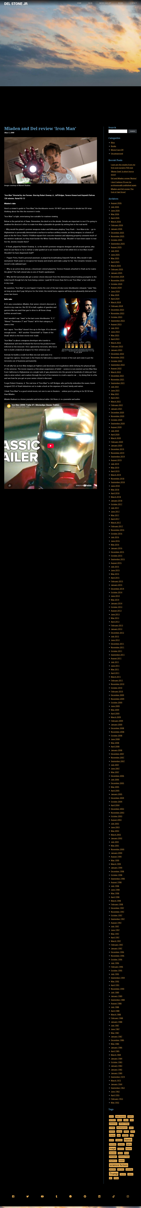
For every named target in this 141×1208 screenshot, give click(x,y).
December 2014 (117, 589)
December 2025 (117, 233)
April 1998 (115, 897)
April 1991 (115, 985)
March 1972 (116, 1080)
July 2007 (115, 765)
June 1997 (115, 930)
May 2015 (115, 574)
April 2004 (115, 805)
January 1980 (116, 1073)
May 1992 (115, 981)
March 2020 (116, 438)
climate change (124, 1124)
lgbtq (129, 1144)
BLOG (90, 3)
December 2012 (117, 633)
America (130, 1116)
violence (130, 1174)
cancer (126, 1120)
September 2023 (118, 321)
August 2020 (116, 427)
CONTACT (133, 3)
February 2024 (117, 306)
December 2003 (117, 809)
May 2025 (115, 258)
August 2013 (116, 611)
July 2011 (115, 662)
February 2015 (117, 581)
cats (132, 1120)
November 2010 (117, 684)
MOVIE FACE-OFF (105, 3)
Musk (126, 1153)
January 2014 (116, 603)
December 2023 (117, 310)
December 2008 (117, 728)
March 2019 (116, 475)
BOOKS (120, 3)
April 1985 (115, 1051)
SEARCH (132, 131)
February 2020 (117, 442)
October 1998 (116, 875)
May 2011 (115, 669)
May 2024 (115, 295)
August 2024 (116, 288)
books (119, 1120)
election (119, 1131)
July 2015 (115, 567)
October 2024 (116, 284)
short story (120, 1169)
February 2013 (117, 625)
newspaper (113, 1156)
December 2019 (117, 449)
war (111, 1178)
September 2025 (118, 244)
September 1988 (118, 1000)
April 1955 (115, 1095)
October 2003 (116, 816)
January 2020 (116, 445)
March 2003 (116, 835)
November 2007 (117, 757)
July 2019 (115, 464)
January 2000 (116, 853)
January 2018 (116, 501)
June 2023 (115, 332)
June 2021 (115, 390)
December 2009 (117, 695)
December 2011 (117, 644)
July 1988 (115, 1007)
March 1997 (116, 941)
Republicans (113, 1161)
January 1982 (116, 1070)
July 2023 (115, 328)
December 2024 (117, 277)
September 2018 (118, 482)
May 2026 (115, 214)
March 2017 (116, 523)
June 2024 (115, 291)
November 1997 (117, 912)
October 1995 (116, 970)
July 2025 (115, 251)
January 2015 (116, 585)
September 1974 (118, 1077)
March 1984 (116, 1055)
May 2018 (115, 490)
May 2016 (115, 545)
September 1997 (118, 919)
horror (128, 1139)
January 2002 (116, 838)
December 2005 (117, 783)
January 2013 (116, 629)
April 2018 (115, 493)
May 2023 (115, 335)
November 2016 (117, 530)
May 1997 (115, 934)
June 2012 (115, 640)
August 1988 (116, 1003)
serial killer (112, 1169)
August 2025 (116, 247)
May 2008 (115, 743)
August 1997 (116, 923)
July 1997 (115, 926)
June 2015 (115, 570)
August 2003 (116, 820)
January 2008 (116, 750)
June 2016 (115, 541)
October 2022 (116, 361)
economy (112, 1131)
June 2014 (115, 596)
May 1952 (115, 1103)
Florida (112, 1135)
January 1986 (116, 1047)
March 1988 (116, 1014)
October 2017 (116, 504)
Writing (116, 1178)
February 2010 (117, 691)
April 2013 (115, 622)
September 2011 (118, 655)
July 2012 (115, 636)
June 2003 (115, 827)
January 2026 (116, 229)
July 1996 (115, 963)
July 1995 (115, 974)
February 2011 (117, 680)
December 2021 (117, 376)
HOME (79, 3)
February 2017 (117, 526)
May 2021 (115, 394)
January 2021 (116, 409)
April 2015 (115, 578)
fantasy (126, 1131)
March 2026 (116, 222)
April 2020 (115, 434)
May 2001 (115, 846)
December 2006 (117, 776)
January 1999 (116, 868)
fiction (132, 1131)
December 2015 (117, 552)
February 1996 (117, 967)
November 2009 (117, 699)
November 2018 (117, 479)
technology (129, 1169)
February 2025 (117, 269)
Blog (113, 142)
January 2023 (116, 350)
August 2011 (116, 658)
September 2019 (118, 456)
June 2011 (115, 666)
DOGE (131, 1128)
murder (120, 1153)
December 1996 (117, 952)
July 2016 (115, 537)
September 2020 (118, 423)
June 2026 (115, 211)
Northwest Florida (124, 1156)
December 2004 (117, 798)
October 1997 (116, 915)
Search (112, 128)
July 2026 (115, 207)
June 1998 (115, 890)
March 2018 (116, 497)
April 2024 (115, 299)
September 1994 (118, 978)
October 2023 (116, 317)
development (122, 1128)
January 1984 (116, 1059)
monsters (120, 1149)
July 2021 (115, 387)
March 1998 (116, 901)
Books (113, 146)
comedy (112, 1128)
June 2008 (115, 739)
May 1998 (115, 893)
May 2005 (115, 787)
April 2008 (115, 746)
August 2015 (116, 563)
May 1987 (115, 1033)
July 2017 (115, 508)
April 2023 (115, 339)
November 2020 (117, 416)
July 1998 (115, 886)
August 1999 (116, 857)
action (111, 1116)
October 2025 (116, 240)
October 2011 (116, 651)
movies (113, 1153)
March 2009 (116, 717)
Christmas (113, 1124)
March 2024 (116, 302)
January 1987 (116, 1036)
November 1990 (117, 989)
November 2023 (117, 313)
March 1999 (116, 864)
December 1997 (117, 908)
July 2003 (115, 824)
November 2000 (117, 849)
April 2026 (115, 218)
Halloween (119, 1140)
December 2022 (117, 354)
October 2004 (116, 802)
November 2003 (117, 813)
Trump (114, 1173)
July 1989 (115, 992)
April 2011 (115, 673)
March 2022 (116, 372)
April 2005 (115, 791)
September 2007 (118, 761)
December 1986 (117, 1040)
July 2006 (115, 779)
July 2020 (115, 431)
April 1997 (115, 937)
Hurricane (113, 1144)
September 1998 (118, 879)
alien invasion (120, 1116)
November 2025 (117, 236)
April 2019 (115, 471)
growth (111, 1140)
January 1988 (116, 1022)
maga (112, 1148)
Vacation (122, 1174)
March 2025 (116, 266)
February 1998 (117, 904)
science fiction (118, 1165)
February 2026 (117, 225)
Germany (125, 1135)
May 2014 (115, 600)
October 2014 (116, 592)
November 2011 (117, 647)
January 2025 (116, 273)
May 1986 (115, 1044)
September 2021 (118, 383)
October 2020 (116, 420)
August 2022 (116, 368)
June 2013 (115, 614)
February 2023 (117, 346)
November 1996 (117, 956)
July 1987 (115, 1025)
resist (121, 1160)
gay (119, 1135)
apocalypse (112, 1120)
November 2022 (117, 357)
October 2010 (116, 688)
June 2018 (115, 486)
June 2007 (115, 768)
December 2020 (117, 412)
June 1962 (115, 1091)
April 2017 (115, 519)
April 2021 (115, 398)
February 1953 (117, 1099)
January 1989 (116, 996)
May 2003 (115, 831)
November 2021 (117, 379)
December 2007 (117, 754)
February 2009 (117, 721)
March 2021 (116, 401)
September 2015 (118, 559)
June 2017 (115, 511)
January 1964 (116, 1084)
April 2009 (115, 713)
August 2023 (116, 324)
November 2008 (117, 732)
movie (128, 1149)
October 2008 (116, 736)
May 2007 (115, 772)
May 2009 (115, 710)
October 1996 (116, 959)
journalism (121, 1144)
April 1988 (115, 1011)
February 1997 (117, 945)
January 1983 (116, 1066)
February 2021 (117, 405)
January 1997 (116, 948)
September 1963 (118, 1088)
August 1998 (116, 882)
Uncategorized (117, 153)
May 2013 (115, 618)
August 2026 (116, 203)
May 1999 (115, 860)
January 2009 (116, 724)
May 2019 (115, 468)
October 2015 (116, 556)
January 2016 (116, 548)
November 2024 (117, 280)
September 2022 (118, 365)
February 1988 (117, 1018)
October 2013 (116, 607)
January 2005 (116, 794)
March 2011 (116, 677)
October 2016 (116, 534)
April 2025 (115, 262)
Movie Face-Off (117, 150)
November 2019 (117, 453)
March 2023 (116, 343)
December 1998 (117, 871)
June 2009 (115, 706)
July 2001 (115, 842)
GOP (132, 1135)
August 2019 (116, 460)
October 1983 (116, 1062)
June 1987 (115, 1029)
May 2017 (115, 515)
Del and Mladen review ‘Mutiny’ (124, 178)
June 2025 (115, 255)
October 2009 (116, 702)
